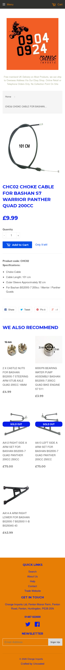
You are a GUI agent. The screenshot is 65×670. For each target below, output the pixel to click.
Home (8, 96)
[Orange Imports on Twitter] (28, 625)
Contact (32, 586)
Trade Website (32, 590)
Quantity (8, 229)
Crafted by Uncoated (32, 663)
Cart (59, 4)
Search (32, 571)
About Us (32, 576)
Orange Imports (35, 658)
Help (32, 581)
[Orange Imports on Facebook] (37, 625)
